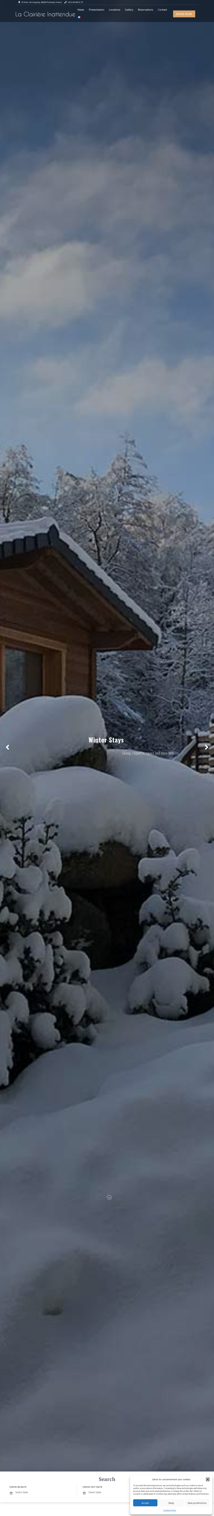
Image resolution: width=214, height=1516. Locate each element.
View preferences (197, 1502)
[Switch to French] (79, 17)
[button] (207, 1479)
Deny (171, 1502)
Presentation (96, 9)
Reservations (145, 9)
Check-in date (17, 1486)
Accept (145, 1502)
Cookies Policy (169, 1510)
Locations (114, 9)
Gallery (129, 9)
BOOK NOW (184, 14)
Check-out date (92, 1486)
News (81, 9)
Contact (162, 9)
